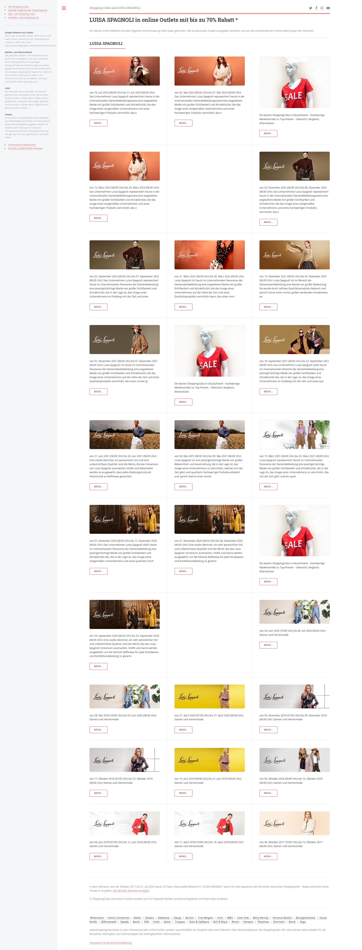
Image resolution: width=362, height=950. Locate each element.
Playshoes (263, 921)
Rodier (137, 917)
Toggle (64, 8)
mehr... (98, 123)
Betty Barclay (261, 917)
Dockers (149, 917)
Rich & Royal (220, 921)
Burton (190, 917)
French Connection (119, 917)
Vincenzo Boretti (282, 917)
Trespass (180, 921)
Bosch (292, 921)
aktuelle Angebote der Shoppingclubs (28, 10)
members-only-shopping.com (23, 17)
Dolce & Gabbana (199, 921)
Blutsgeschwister (305, 917)
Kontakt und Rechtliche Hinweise (25, 148)
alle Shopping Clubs (18, 6)
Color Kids (243, 917)
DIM (146, 921)
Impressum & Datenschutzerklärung (111, 942)
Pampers (248, 921)
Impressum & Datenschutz (22, 144)
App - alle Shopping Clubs (21, 13)
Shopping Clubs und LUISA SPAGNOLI (115, 8)
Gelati (167, 921)
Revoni (235, 921)
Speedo (124, 921)
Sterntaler (279, 921)
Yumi (220, 917)
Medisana (163, 917)
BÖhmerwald (108, 921)
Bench (136, 921)
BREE (230, 917)
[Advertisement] (209, 171)
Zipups (177, 917)
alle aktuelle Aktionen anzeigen (131, 890)
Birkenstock (97, 917)
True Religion (205, 917)
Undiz (156, 921)
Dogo (303, 921)
